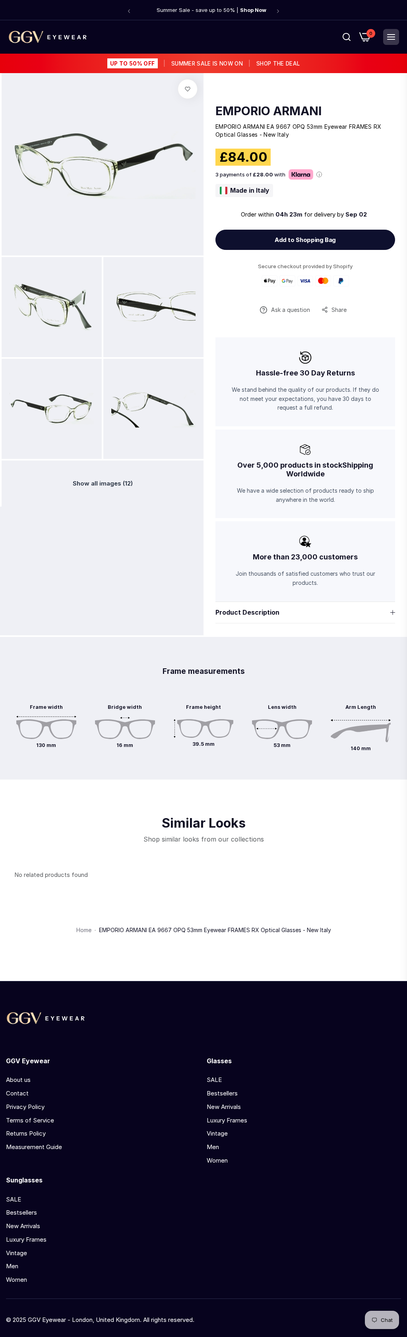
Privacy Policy (25, 1107)
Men (213, 1147)
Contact (17, 1093)
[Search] (347, 37)
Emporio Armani (268, 111)
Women (217, 1160)
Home (83, 930)
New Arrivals (224, 1107)
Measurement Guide (34, 1147)
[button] (129, 11)
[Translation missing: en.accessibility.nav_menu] (391, 37)
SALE (214, 1080)
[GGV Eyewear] (47, 37)
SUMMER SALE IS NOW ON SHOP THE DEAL (205, 63)
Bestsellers (222, 1093)
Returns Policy (26, 1133)
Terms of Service (30, 1120)
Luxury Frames (227, 1120)
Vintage (217, 1133)
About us (18, 1080)
